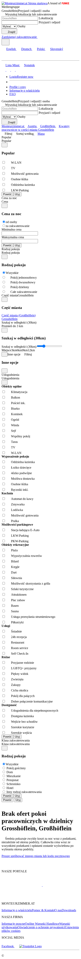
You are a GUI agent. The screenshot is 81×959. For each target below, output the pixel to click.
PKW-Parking (20, 541)
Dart (14, 572)
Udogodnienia (10, 374)
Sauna (15, 611)
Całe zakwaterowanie (23, 291)
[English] (4, 70)
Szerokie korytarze (22, 727)
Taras (14, 441)
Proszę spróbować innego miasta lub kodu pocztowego (36, 856)
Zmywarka (18, 504)
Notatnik (29, 65)
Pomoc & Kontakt (43, 910)
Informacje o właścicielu (24, 90)
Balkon (15, 397)
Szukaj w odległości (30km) (19, 322)
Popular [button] (6, 140)
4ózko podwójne (21, 473)
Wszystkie (12, 272)
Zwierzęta (17, 679)
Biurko (15, 408)
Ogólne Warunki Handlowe (42, 923)
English (11, 49)
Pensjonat (12, 780)
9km (25, 350)
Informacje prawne (13, 923)
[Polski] (12, 70)
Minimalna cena (11, 229)
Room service (19, 648)
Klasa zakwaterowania (16, 740)
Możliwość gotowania (25, 173)
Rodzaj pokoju (11, 249)
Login (13, 76)
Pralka (15, 521)
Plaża (14, 550)
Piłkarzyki (17, 622)
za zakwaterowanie (17, 226)
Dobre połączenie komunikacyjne (32, 701)
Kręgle (15, 567)
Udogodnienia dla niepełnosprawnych (34, 710)
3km (14, 350)
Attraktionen (19, 594)
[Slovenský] (17, 70)
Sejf (13, 430)
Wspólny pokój (20, 436)
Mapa (41, 133)
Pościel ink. (18, 403)
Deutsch (26, 49)
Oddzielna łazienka (23, 184)
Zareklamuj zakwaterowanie (19, 37)
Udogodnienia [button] (10, 378)
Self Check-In (19, 653)
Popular (6, 137)
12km (31, 350)
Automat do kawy (22, 498)
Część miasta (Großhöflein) (19, 315)
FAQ (12, 94)
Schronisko (13, 784)
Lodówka (17, 510)
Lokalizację (46, 18)
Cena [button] (5, 201)
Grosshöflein (9, 319)
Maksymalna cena (13, 237)
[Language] (5, 42)
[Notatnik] (39, 37)
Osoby (21, 26)
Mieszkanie (13, 776)
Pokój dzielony (19, 287)
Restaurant (17, 642)
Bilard (15, 561)
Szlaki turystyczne (22, 589)
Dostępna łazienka (22, 716)
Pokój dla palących (23, 696)
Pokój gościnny (16, 768)
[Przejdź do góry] (4, 864)
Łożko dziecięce (21, 467)
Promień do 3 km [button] (12, 326)
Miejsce (6, 350)
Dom (9, 772)
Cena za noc (9, 198)
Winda (15, 425)
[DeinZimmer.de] (22, 896)
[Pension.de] (57, 885)
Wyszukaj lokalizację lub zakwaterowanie (31, 14)
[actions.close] (4, 145)
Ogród (15, 419)
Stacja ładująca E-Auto (25, 530)
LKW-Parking (20, 190)
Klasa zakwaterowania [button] (16, 744)
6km (19, 350)
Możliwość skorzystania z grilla (30, 583)
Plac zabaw (18, 600)
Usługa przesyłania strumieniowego (33, 616)
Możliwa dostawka (23, 478)
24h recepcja (19, 637)
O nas (58, 910)
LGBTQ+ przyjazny (24, 668)
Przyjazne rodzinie (22, 662)
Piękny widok (19, 673)
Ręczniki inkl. (19, 489)
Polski (41, 49)
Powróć (7, 795)
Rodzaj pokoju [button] (11, 252)
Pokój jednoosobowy (23, 277)
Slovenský (56, 49)
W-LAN (16, 162)
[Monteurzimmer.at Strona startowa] (24, 3)
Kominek (17, 414)
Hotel (9, 788)
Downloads (69, 910)
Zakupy (16, 684)
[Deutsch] (8, 70)
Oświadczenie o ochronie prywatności (41, 927)
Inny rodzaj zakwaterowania (24, 792)
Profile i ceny (17, 87)
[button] (7, 57)
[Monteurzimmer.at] (22, 885)
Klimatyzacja (19, 392)
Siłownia (16, 578)
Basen (15, 605)
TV (13, 168)
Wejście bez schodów (24, 721)
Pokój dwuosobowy (22, 282)
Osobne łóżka (19, 179)
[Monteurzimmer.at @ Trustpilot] (30, 946)
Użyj (17, 795)
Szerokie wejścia (21, 732)
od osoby (11, 222)
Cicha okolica (19, 690)
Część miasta (10, 295)
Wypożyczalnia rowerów (26, 555)
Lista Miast (12, 65)
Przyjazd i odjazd (49, 22)
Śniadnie (16, 631)
